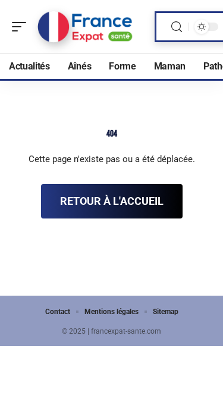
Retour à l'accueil (112, 201)
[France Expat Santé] (85, 26)
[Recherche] (176, 27)
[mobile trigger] (22, 26)
